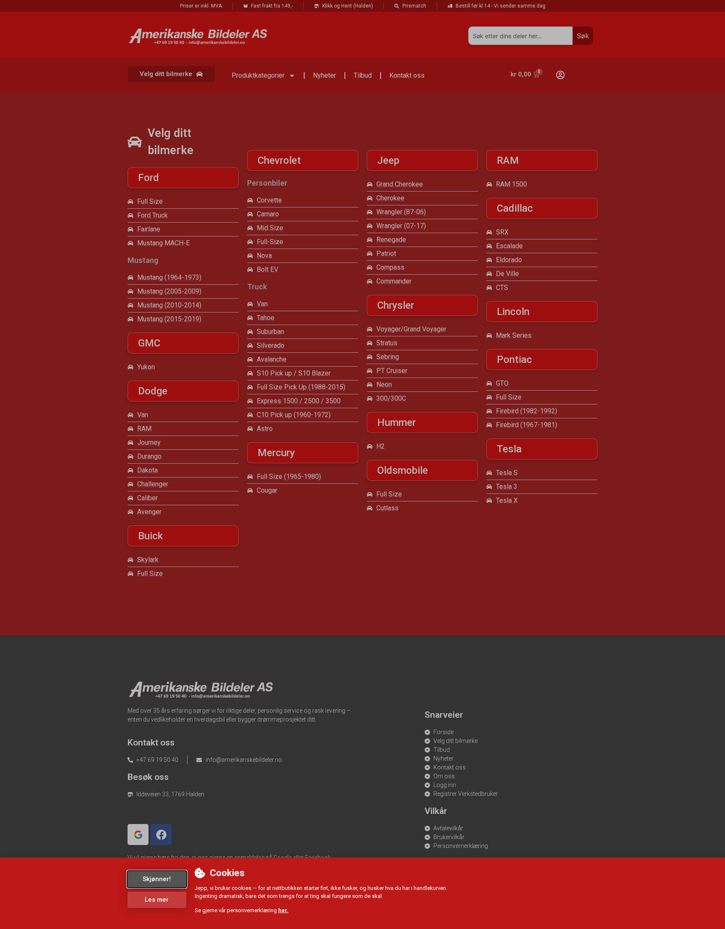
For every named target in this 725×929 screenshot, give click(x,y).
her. (283, 910)
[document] (362, 464)
